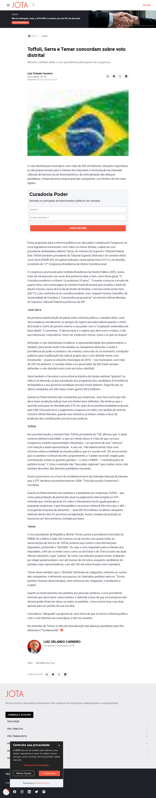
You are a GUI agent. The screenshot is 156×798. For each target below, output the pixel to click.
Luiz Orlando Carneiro (40, 73)
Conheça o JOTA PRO (19, 715)
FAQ (7, 774)
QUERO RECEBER (78, 228)
